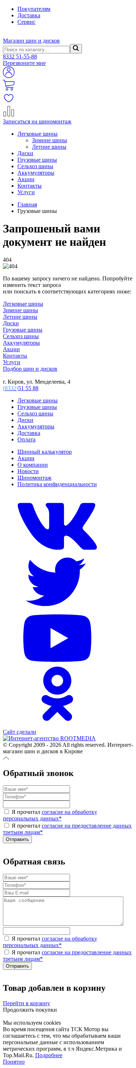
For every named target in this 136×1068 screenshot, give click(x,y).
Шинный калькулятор (44, 452)
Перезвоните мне (24, 63)
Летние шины (49, 147)
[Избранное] (9, 102)
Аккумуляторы (35, 173)
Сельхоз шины (35, 166)
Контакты (29, 186)
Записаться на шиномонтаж (37, 121)
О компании (32, 465)
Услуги (26, 192)
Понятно (14, 1062)
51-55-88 (20, 56)
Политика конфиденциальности (57, 484)
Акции (25, 179)
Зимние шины (49, 140)
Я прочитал (50, 815)
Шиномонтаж (34, 478)
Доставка (28, 15)
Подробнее (48, 1055)
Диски (25, 153)
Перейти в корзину (26, 1003)
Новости (28, 471)
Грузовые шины (37, 160)
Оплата (26, 439)
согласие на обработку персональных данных (50, 815)
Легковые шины (37, 134)
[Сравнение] (9, 115)
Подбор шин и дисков (30, 369)
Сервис (26, 22)
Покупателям (33, 9)
